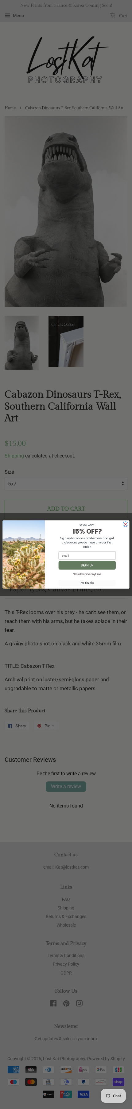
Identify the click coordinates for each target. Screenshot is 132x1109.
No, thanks (87, 583)
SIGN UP (87, 565)
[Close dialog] (125, 524)
